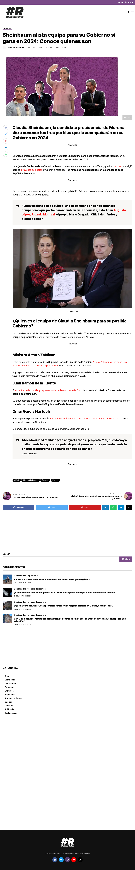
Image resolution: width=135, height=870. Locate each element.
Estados (45, 480)
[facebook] (119, 2)
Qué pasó (9, 702)
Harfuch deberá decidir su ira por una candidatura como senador (85, 418)
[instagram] (126, 2)
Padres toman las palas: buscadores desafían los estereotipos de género (52, 579)
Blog (7, 676)
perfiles (117, 166)
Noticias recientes (13, 698)
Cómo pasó (10, 680)
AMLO (16, 480)
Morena (55, 480)
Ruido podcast (11, 713)
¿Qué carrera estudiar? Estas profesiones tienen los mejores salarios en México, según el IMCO (63, 605)
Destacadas (10, 683)
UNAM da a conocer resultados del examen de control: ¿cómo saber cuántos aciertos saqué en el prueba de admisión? (70, 620)
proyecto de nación (31, 169)
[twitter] (122, 2)
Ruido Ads (9, 709)
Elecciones (10, 687)
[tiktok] (133, 2)
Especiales (10, 694)
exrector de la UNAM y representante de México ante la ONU (48, 390)
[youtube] (129, 2)
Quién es (9, 705)
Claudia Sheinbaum (30, 480)
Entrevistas (10, 691)
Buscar (6, 554)
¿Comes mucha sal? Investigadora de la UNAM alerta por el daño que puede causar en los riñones (64, 592)
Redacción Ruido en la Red (18, 48)
